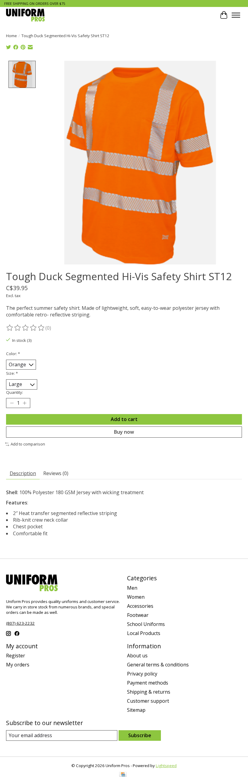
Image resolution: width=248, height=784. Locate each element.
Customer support (148, 701)
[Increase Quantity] (24, 403)
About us (137, 655)
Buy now (124, 432)
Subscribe (139, 735)
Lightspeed (166, 765)
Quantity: (14, 392)
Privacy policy (142, 673)
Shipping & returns (148, 691)
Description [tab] (23, 473)
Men (132, 588)
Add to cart (124, 419)
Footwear (137, 615)
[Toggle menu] (236, 15)
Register (15, 655)
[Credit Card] (123, 775)
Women (136, 597)
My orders (17, 664)
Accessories (140, 606)
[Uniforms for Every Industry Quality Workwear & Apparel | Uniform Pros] (25, 15)
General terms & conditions (158, 664)
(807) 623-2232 (20, 623)
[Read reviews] (25, 328)
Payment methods (147, 682)
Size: (12, 373)
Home (11, 35)
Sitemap (136, 710)
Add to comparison (28, 444)
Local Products (143, 633)
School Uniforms (146, 624)
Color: (13, 353)
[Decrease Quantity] (12, 403)
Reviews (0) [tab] (55, 473)
